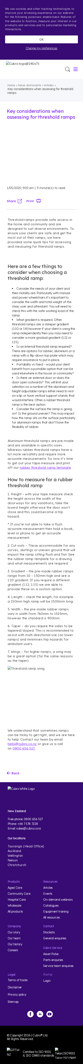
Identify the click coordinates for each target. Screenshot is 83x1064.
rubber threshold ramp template (45, 468)
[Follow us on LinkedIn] (40, 1014)
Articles (48, 85)
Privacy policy (17, 994)
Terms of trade (17, 980)
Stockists (49, 932)
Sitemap (13, 1002)
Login (46, 981)
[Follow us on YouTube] (49, 1014)
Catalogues (51, 905)
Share (11, 201)
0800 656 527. (24, 748)
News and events (29, 85)
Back (15, 773)
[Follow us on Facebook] (30, 1014)
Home (11, 85)
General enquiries (54, 938)
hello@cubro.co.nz (22, 744)
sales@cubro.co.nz (28, 828)
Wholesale (14, 905)
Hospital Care (17, 900)
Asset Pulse (51, 954)
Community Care (19, 894)
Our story (14, 932)
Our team (14, 938)
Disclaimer (15, 987)
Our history (15, 944)
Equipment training (55, 911)
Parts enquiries (53, 960)
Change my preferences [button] (41, 48)
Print (30, 201)
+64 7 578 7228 (27, 824)
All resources (51, 917)
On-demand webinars (58, 900)
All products (15, 911)
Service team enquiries (58, 966)
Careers (13, 950)
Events (47, 894)
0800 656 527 (33, 819)
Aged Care (15, 888)
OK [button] (41, 39)
